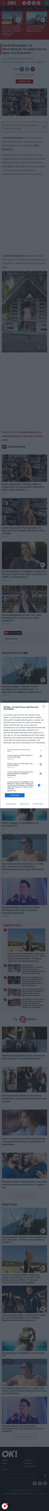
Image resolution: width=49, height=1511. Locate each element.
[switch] (40, 756)
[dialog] (24, 755)
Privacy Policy (38, 804)
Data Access (24, 804)
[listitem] (24, 750)
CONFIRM (14, 795)
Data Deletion (11, 804)
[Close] (44, 707)
